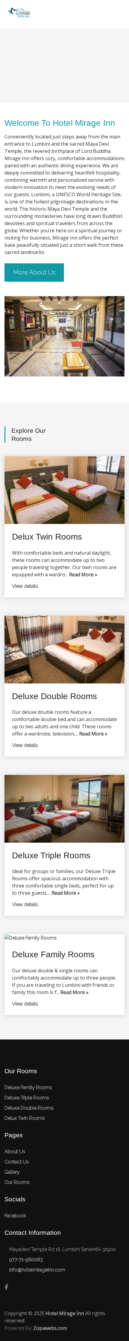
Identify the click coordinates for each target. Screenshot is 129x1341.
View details (25, 586)
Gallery (12, 1172)
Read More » (83, 574)
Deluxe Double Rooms (29, 1108)
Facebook (15, 1216)
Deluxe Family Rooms (28, 1087)
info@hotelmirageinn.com (37, 1270)
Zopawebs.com (50, 1328)
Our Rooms (17, 1182)
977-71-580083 (26, 1259)
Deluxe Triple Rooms (26, 1098)
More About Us (34, 272)
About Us (14, 1151)
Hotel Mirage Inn (65, 1313)
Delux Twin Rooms (24, 1118)
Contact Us (16, 1162)
